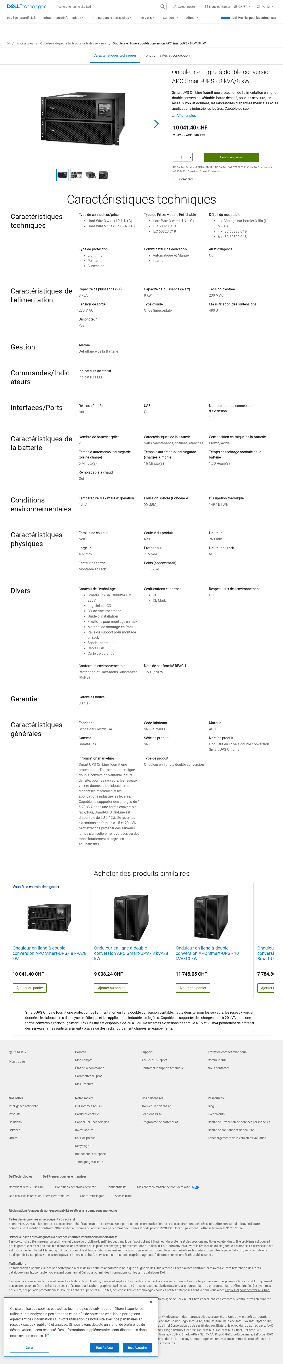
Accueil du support (154, 1060)
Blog (211, 1106)
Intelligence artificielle (23, 1106)
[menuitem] (64, 18)
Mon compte (83, 1060)
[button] (187, 6)
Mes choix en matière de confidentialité (164, 1187)
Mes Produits (84, 1084)
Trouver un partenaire (156, 1106)
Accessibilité (123, 1196)
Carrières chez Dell (87, 1114)
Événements (216, 1114)
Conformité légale (92, 1196)
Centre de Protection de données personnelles (239, 1122)
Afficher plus (186, 115)
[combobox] (110, 6)
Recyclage (82, 1146)
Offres (13, 1138)
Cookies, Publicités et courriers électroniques (39, 1196)
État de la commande (89, 1068)
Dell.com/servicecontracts (249, 1250)
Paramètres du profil (89, 1076)
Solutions (15, 1122)
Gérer (29, 1347)
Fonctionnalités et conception (167, 55)
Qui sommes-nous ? (88, 1106)
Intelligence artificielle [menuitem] (21, 17)
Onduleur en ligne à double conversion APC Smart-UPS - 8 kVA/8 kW (49, 953)
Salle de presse (85, 1138)
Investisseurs (84, 1130)
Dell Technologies (20, 1176)
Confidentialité (116, 1187)
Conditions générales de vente (75, 1187)
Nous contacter (218, 1068)
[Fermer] (151, 1302)
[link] (217, 6)
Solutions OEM (152, 1114)
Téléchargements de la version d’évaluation (237, 1138)
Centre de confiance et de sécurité (231, 1130)
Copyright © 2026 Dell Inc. (26, 1187)
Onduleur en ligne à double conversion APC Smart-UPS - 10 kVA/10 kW (207, 953)
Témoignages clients (89, 1162)
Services (14, 1130)
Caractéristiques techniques (115, 55)
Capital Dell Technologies (92, 1122)
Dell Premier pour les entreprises (254, 17)
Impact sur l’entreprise (90, 1154)
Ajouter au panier (231, 157)
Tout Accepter (137, 1347)
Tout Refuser (105, 1347)
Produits (15, 1114)
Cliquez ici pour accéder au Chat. (247, 1290)
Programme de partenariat (160, 1122)
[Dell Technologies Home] (26, 6)
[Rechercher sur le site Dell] (162, 6)
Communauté (217, 1060)
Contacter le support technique (163, 1068)
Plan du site (17, 1061)
